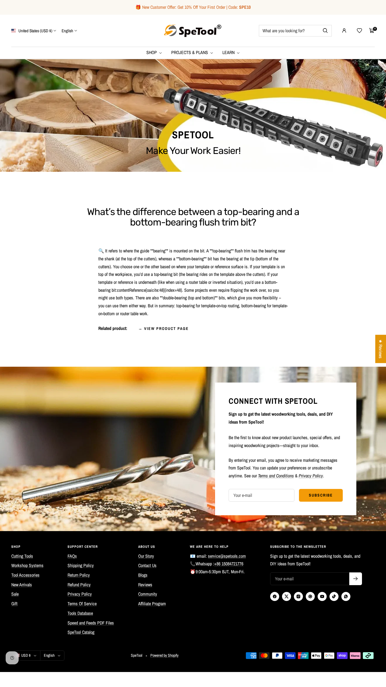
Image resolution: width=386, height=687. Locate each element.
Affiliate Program (152, 603)
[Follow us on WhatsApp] (345, 596)
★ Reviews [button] (381, 348)
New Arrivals (21, 584)
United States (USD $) (35, 30)
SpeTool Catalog (81, 632)
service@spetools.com (227, 556)
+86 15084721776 (228, 564)
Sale (15, 594)
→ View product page (163, 328)
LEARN (229, 52)
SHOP (152, 52)
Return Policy (79, 575)
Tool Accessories (25, 575)
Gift (14, 603)
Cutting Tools (22, 556)
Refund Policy (79, 584)
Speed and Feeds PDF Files (91, 623)
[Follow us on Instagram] (298, 596)
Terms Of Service (82, 603)
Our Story (146, 556)
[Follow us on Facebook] (274, 596)
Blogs (143, 575)
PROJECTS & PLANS (190, 52)
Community (147, 594)
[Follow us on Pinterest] (310, 596)
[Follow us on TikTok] (334, 596)
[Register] (355, 578)
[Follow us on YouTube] (322, 596)
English (67, 30)
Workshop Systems (27, 565)
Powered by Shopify (164, 655)
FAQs (72, 556)
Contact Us (147, 565)
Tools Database (80, 613)
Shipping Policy (81, 565)
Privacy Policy (80, 594)
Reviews (145, 584)
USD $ (26, 655)
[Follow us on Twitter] (286, 596)
